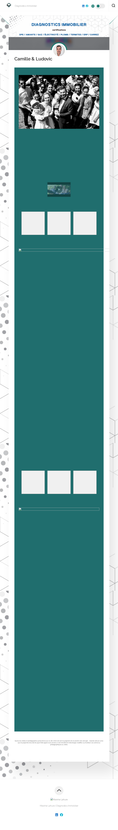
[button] (59, 189)
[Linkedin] (83, 6)
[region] (59, 166)
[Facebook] (87, 6)
